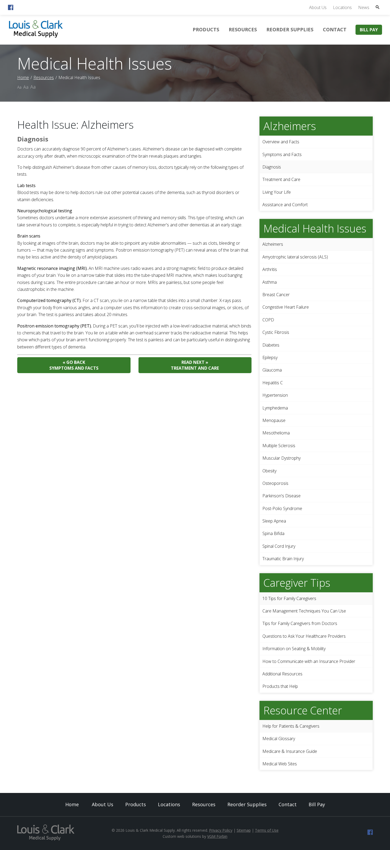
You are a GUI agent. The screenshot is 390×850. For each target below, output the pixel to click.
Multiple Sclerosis (278, 445)
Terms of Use (267, 830)
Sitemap (244, 830)
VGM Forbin (217, 836)
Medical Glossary (278, 738)
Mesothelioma (276, 433)
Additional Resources (282, 674)
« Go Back (73, 365)
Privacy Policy (220, 830)
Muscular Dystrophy (281, 458)
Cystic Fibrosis (275, 332)
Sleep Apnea (274, 521)
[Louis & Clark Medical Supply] (36, 37)
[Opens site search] (377, 7)
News (363, 7)
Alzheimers (272, 244)
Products (206, 29)
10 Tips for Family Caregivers (289, 598)
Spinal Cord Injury (278, 546)
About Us (318, 7)
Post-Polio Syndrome (282, 508)
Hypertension (275, 395)
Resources (243, 29)
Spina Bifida (273, 533)
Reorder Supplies (289, 29)
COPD (268, 320)
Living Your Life (276, 192)
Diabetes (270, 345)
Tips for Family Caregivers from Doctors (299, 623)
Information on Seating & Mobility (294, 648)
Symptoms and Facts (282, 154)
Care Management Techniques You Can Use (304, 611)
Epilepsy (270, 357)
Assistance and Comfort (285, 205)
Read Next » (195, 365)
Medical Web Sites (279, 764)
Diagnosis (271, 167)
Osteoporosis (275, 483)
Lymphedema (275, 408)
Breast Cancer (276, 294)
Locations (342, 7)
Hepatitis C (272, 383)
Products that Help (280, 686)
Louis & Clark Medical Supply (150, 830)
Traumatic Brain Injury (283, 559)
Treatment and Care (281, 179)
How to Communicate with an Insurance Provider (308, 661)
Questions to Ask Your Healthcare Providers (304, 636)
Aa (19, 87)
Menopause (273, 420)
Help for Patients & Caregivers (290, 726)
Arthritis (269, 269)
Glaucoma (272, 370)
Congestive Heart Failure (285, 307)
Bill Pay (369, 30)
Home (23, 77)
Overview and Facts (280, 142)
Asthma (269, 282)
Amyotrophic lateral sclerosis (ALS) (295, 257)
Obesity (269, 471)
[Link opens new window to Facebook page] (10, 8)
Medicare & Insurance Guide (289, 751)
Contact (334, 29)
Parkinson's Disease (281, 496)
